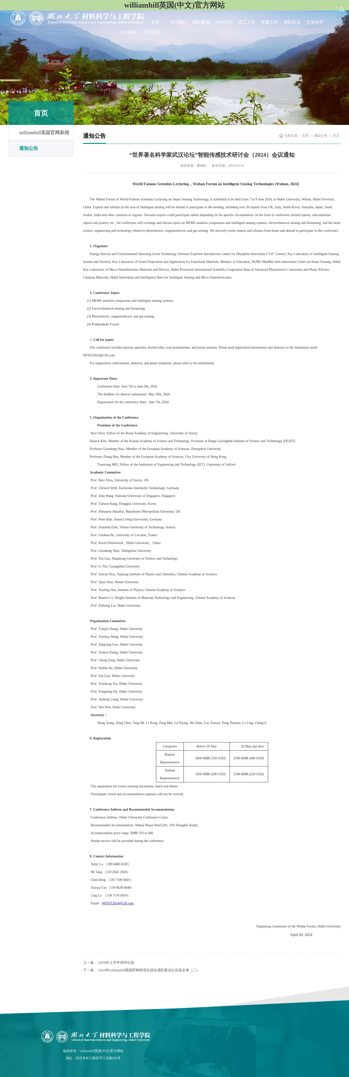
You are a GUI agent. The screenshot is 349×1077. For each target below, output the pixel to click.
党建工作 (269, 22)
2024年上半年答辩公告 (116, 962)
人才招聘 (150, 32)
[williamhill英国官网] (93, 1036)
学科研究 (223, 22)
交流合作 (315, 22)
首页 (155, 22)
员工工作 (246, 22)
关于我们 (178, 22)
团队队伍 (292, 22)
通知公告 (28, 148)
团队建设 (201, 22)
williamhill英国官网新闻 (44, 132)
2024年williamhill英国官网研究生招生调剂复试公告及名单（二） (149, 970)
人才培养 (127, 32)
